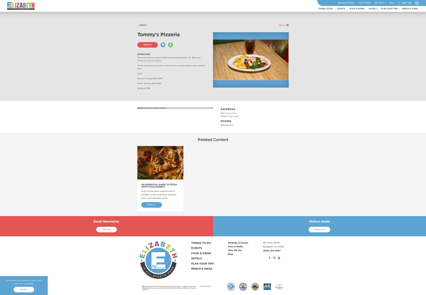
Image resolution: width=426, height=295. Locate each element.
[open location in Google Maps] (151, 108)
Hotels (373, 9)
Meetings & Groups (346, 3)
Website (147, 45)
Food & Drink (356, 9)
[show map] (170, 44)
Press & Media (364, 3)
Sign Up (106, 229)
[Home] (21, 6)
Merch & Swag (410, 9)
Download (319, 229)
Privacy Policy (205, 286)
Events (341, 9)
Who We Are (380, 3)
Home (143, 25)
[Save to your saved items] (163, 44)
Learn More (29, 283)
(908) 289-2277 (227, 125)
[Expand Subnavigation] (334, 9)
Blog (392, 3)
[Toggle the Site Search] (409, 3)
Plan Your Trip (389, 9)
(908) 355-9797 (272, 251)
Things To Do (325, 9)
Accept (23, 289)
